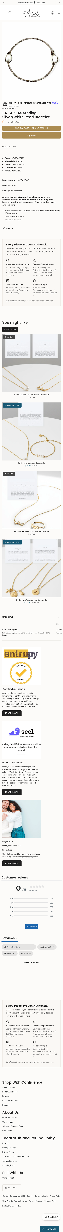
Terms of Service (9, 1161)
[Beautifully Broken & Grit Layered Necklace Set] (31, 363)
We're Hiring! (7, 1122)
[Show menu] (4, 13)
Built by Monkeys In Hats (11, 1206)
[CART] (59, 13)
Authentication (8, 1087)
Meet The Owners (9, 1117)
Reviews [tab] (10, 938)
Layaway (6, 1096)
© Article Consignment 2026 (13, 1196)
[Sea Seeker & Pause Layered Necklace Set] (31, 568)
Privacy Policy (8, 1152)
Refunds (6, 1105)
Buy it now (31, 135)
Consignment (8, 1178)
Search (5, 1143)
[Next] (59, 2)
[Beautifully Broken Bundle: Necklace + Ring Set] (31, 500)
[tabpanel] (31, 969)
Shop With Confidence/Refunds (15, 1156)
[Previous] (3, 2)
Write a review (31, 926)
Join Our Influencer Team (12, 1126)
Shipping (7, 617)
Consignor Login (9, 1148)
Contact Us (7, 1131)
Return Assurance (10, 1092)
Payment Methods (10, 1100)
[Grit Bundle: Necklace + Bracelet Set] (31, 431)
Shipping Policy (8, 1165)
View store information (14, 220)
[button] (31, 898)
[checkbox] (26, 953)
